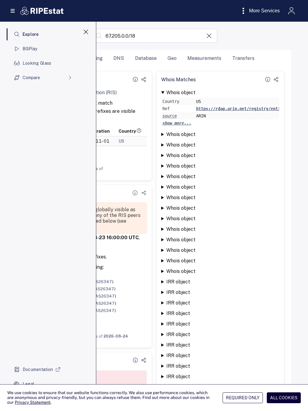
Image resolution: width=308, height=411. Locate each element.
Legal (28, 384)
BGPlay (30, 48)
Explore (31, 34)
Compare (31, 77)
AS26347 (102, 281)
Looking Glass (37, 63)
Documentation (38, 369)
